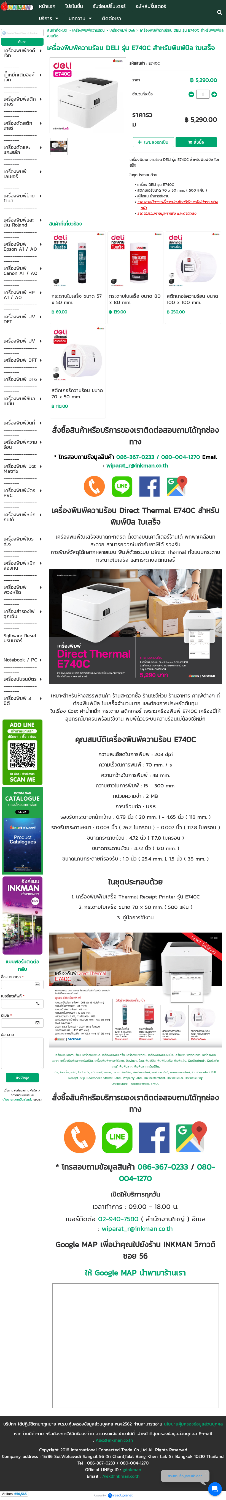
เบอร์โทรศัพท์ (13, 996)
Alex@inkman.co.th (114, 1440)
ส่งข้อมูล (22, 1077)
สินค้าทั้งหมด (57, 30)
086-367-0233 (135, 457)
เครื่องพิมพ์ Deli (122, 30)
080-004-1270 (180, 457)
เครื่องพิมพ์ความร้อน (88, 30)
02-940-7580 (118, 1219)
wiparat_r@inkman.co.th (137, 465)
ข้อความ (7, 1035)
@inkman (132, 1469)
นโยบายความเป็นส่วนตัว (17, 1099)
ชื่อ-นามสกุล (12, 977)
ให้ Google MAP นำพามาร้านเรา (135, 1272)
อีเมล (6, 1015)
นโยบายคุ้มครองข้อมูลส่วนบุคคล (193, 1424)
